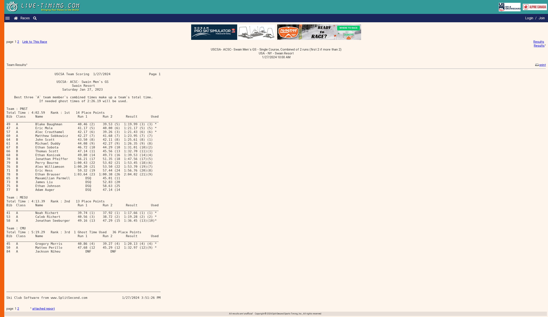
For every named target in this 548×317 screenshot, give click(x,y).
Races (25, 18)
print (542, 65)
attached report (43, 309)
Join (542, 18)
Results (538, 42)
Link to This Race (34, 42)
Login (529, 18)
